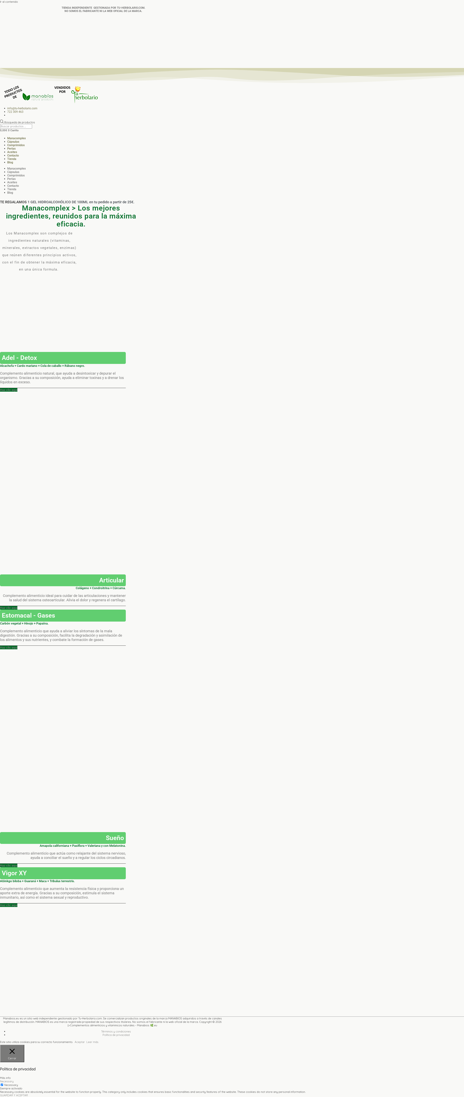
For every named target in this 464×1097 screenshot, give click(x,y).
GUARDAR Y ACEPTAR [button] (14, 1095)
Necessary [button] (7, 1081)
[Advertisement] (232, 40)
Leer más (92, 1042)
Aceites (12, 152)
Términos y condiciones (116, 1031)
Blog (10, 162)
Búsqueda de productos (19, 122)
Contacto (13, 155)
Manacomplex (16, 138)
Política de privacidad (116, 1035)
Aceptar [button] (80, 1042)
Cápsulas (13, 141)
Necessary (11, 1085)
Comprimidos (16, 145)
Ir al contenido (9, 1)
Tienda (11, 159)
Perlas (11, 148)
